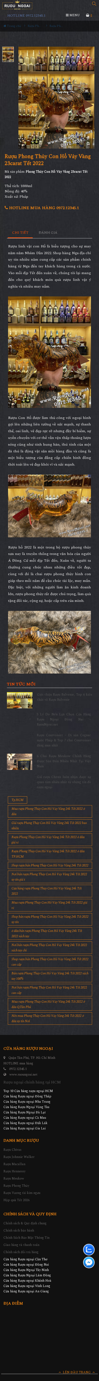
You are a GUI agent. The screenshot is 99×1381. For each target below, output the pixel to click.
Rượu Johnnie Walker (19, 1156)
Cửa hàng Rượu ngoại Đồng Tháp (27, 1096)
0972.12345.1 (18, 1069)
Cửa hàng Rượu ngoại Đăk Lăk (25, 1123)
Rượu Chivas (12, 1149)
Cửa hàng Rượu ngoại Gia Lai (24, 1128)
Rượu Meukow (13, 1178)
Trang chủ (13, 26)
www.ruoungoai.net (23, 1074)
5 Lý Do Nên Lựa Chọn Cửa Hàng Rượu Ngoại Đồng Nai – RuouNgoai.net (64, 719)
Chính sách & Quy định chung (25, 1223)
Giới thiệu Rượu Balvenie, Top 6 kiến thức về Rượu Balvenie (64, 697)
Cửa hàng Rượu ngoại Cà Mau (24, 1117)
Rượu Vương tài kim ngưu (21, 1192)
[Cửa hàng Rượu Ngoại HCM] (17, 5)
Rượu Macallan (14, 1164)
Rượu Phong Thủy (16, 1185)
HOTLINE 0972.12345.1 (26, 15)
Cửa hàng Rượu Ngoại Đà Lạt (24, 1112)
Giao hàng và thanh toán (21, 1244)
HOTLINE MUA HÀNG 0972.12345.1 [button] (43, 208)
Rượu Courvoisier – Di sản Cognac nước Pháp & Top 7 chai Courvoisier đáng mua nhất (64, 740)
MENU (74, 15)
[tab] (20, 232)
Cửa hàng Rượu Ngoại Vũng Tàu (26, 1107)
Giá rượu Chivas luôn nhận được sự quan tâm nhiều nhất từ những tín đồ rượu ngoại (64, 782)
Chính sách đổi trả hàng (20, 1252)
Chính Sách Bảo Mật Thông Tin (26, 1237)
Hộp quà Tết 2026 (16, 1200)
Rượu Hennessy (14, 1171)
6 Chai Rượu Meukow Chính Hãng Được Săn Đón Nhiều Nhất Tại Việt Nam (64, 761)
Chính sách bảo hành (18, 1230)
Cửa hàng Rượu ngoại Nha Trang (26, 1101)
